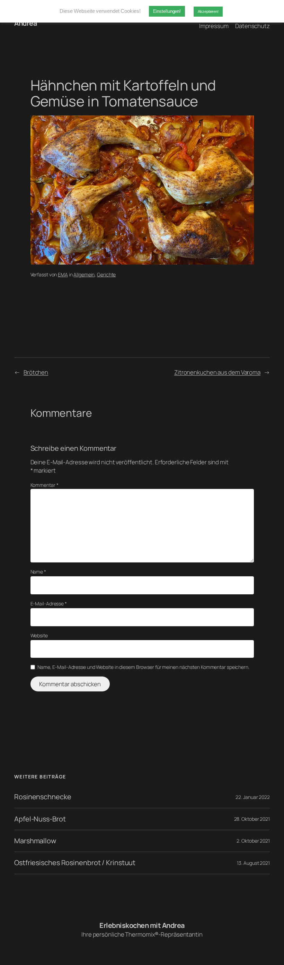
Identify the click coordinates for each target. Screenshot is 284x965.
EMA (63, 274)
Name (38, 571)
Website (39, 635)
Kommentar (44, 485)
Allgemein (84, 274)
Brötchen (36, 372)
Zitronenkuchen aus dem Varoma (217, 372)
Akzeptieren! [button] (208, 11)
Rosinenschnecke (42, 797)
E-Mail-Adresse (48, 603)
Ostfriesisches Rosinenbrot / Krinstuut (74, 863)
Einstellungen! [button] (167, 11)
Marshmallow (35, 841)
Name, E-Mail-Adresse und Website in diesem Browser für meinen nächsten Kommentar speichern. (143, 667)
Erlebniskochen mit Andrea (142, 925)
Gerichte (106, 274)
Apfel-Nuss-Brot (40, 819)
